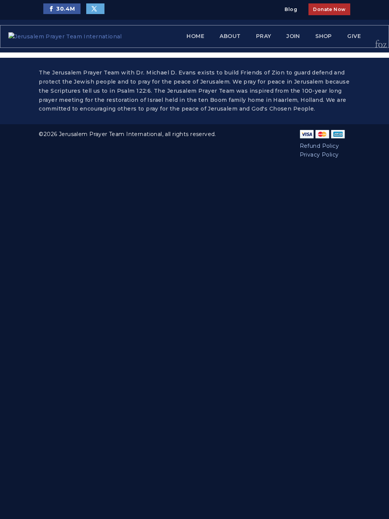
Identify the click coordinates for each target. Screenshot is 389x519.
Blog (291, 9)
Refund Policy (319, 145)
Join (293, 36)
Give (354, 36)
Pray (263, 36)
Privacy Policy (319, 154)
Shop (323, 36)
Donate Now (329, 9)
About (230, 36)
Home (195, 36)
